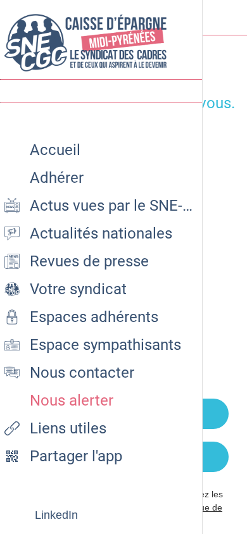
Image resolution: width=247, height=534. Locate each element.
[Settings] (229, 18)
